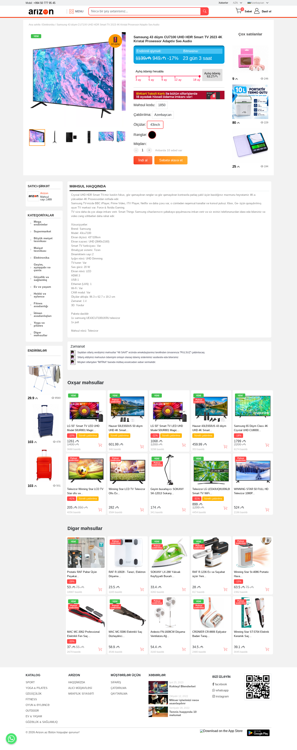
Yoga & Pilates (36, 688)
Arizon (44, 193)
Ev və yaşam (42, 286)
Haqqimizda (76, 682)
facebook (220, 684)
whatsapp (222, 690)
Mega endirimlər (40, 223)
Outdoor (32, 710)
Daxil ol (266, 11)
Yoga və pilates (39, 324)
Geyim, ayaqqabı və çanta (42, 267)
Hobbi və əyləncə (40, 295)
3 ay (138, 79)
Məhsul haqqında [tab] (88, 186)
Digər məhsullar (40, 334)
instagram (222, 696)
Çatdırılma (118, 688)
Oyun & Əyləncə (38, 705)
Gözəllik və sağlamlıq (41, 278)
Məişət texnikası (40, 249)
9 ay (164, 79)
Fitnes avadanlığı (41, 305)
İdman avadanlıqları (43, 314)
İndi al (142, 160)
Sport (30, 682)
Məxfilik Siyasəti (81, 693)
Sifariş (116, 682)
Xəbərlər (223, 2)
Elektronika (41, 257)
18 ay (196, 79)
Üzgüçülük (34, 693)
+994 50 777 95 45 (44, 2)
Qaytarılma (119, 693)
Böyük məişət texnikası (43, 240)
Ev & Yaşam (34, 716)
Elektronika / (49, 24)
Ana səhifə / (35, 24)
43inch (155, 124)
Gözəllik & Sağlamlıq (42, 722)
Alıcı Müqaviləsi (80, 688)
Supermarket (42, 231)
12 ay (177, 79)
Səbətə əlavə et (171, 160)
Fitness (31, 699)
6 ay (151, 79)
